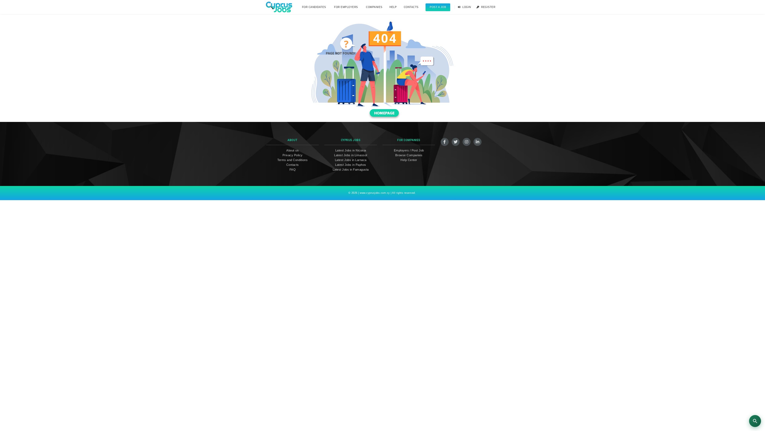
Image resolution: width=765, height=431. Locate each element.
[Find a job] (755, 421)
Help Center (408, 160)
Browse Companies (409, 155)
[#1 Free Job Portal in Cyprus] (279, 7)
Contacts (411, 7)
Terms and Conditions (292, 160)
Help (393, 7)
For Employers (346, 7)
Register (487, 7)
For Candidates (314, 7)
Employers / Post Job (409, 150)
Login (466, 7)
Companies (374, 7)
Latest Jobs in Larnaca (351, 160)
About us (292, 150)
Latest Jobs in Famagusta (351, 169)
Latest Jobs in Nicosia (350, 150)
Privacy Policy (292, 155)
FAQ (292, 169)
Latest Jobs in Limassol (350, 155)
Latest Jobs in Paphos (350, 164)
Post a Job (438, 7)
